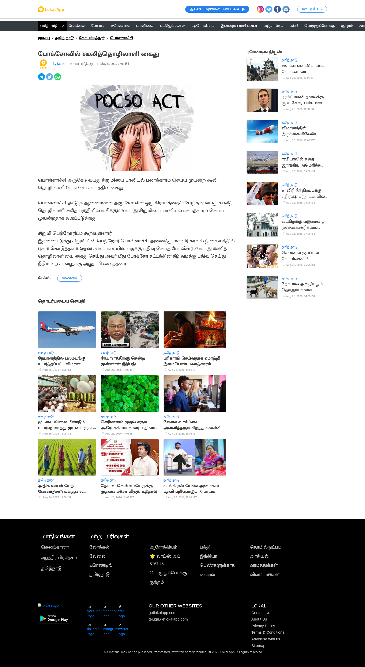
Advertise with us (265, 639)
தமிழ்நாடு (51, 568)
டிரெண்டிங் (100, 565)
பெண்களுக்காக (217, 565)
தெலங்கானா (55, 547)
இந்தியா (208, 556)
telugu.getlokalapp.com (168, 619)
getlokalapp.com (162, 613)
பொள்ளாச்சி (121, 38)
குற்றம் (157, 582)
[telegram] (42, 79)
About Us (259, 619)
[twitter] (50, 79)
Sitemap (258, 646)
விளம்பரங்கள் (264, 574)
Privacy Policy (263, 626)
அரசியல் (259, 556)
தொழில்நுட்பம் (266, 547)
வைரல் (207, 574)
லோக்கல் (99, 547)
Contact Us (260, 613)
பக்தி (205, 547)
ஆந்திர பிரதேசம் (59, 557)
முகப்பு (44, 38)
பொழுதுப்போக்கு (168, 573)
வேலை (97, 556)
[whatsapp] (58, 79)
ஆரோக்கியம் (163, 547)
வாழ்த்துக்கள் (264, 565)
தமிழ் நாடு (48, 26)
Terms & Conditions (267, 632)
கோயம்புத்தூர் (92, 38)
